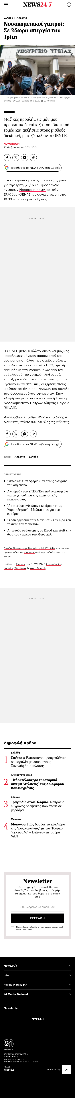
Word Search (38, 568)
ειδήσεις (62, 422)
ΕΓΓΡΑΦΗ (37, 1019)
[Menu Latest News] (69, 4)
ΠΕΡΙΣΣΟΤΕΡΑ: (13, 474)
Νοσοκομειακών (32, 190)
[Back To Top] (66, 1069)
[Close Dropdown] (70, 966)
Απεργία (22, 18)
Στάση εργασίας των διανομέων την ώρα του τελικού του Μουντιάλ (39, 522)
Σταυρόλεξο (53, 564)
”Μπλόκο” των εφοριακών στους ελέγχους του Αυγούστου (37, 483)
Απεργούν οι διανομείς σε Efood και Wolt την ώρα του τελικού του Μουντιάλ (39, 532)
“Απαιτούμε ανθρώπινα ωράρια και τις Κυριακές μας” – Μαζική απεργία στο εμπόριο (34, 510)
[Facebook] (7, 157)
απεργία (37, 180)
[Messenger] (24, 157)
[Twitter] (15, 157)
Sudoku (8, 568)
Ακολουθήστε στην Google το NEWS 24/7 (29, 548)
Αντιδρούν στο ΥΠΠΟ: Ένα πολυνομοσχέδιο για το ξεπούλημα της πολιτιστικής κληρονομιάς (37, 495)
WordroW (20, 568)
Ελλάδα (9, 18)
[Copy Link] (33, 157)
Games (20, 564)
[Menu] (6, 4)
